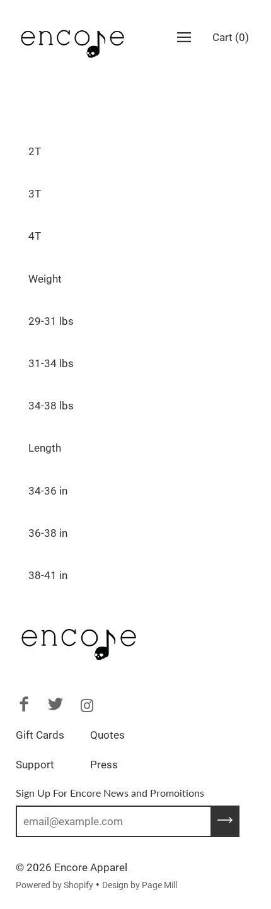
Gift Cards (40, 735)
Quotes (107, 735)
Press (104, 764)
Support (35, 764)
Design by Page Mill (139, 885)
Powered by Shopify (54, 885)
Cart (230, 37)
